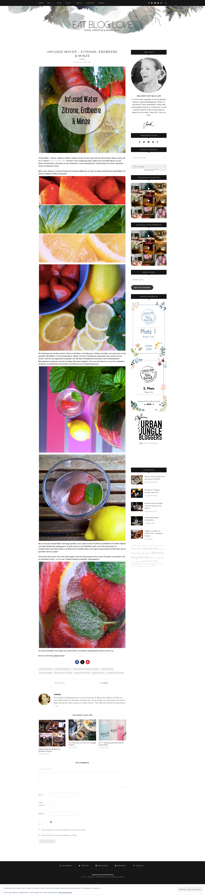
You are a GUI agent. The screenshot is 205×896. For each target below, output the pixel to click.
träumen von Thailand (115, 673)
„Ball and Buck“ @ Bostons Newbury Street (49, 750)
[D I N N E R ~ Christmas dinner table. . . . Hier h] (161, 189)
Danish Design (138, 561)
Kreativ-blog (148, 566)
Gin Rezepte (140, 566)
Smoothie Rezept (98, 673)
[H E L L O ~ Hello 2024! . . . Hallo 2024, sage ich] (137, 189)
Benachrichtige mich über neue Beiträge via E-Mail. (59, 835)
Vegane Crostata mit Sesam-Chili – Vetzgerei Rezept (153, 533)
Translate (163, 170)
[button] (77, 662)
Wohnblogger (136, 564)
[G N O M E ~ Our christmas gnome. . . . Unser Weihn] (149, 189)
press (101, 3)
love (68, 3)
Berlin (158, 564)
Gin (163, 545)
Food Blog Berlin (140, 553)
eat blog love (151, 545)
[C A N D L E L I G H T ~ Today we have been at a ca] (149, 201)
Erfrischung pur (107, 669)
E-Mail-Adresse (41, 803)
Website (41, 813)
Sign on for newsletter (142, 287)
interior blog (150, 561)
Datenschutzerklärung (106, 875)
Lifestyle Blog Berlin (147, 554)
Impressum (95, 875)
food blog (143, 545)
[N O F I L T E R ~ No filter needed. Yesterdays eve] (149, 212)
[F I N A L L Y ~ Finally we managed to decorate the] (161, 201)
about (79, 3)
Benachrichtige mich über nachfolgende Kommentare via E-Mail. (64, 830)
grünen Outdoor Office (57, 160)
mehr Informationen (65, 892)
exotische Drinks (45, 673)
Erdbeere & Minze (45, 669)
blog (59, 3)
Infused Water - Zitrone (63, 673)
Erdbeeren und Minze (63, 669)
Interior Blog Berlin (144, 548)
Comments (60, 683)
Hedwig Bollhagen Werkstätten (151, 518)
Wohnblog (135, 545)
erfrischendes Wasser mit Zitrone (85, 669)
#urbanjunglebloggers (149, 564)
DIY (153, 566)
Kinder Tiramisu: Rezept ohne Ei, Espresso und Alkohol (153, 505)
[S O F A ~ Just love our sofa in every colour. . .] (137, 212)
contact (91, 3)
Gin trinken (161, 549)
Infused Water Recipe (82, 673)
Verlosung (158, 545)
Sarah (105, 683)
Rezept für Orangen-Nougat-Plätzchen (152, 491)
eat (49, 3)
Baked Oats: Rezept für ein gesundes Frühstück (154, 478)
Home (40, 3)
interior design (155, 558)
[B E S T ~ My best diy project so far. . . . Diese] (161, 212)
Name (41, 794)
